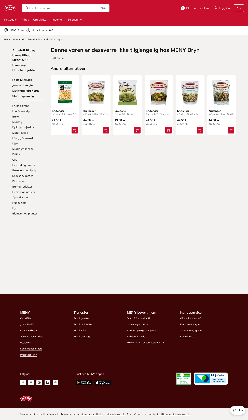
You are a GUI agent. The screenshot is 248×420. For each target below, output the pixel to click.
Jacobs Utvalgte (22, 85)
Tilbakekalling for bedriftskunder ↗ (145, 342)
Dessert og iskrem (23, 165)
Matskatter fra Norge (25, 90)
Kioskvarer (19, 181)
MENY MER (20, 60)
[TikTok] (55, 382)
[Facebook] (23, 382)
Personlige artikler (23, 192)
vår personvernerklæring (92, 414)
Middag (17, 122)
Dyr (14, 208)
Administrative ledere (31, 336)
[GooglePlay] (84, 382)
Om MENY (25, 318)
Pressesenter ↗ (28, 354)
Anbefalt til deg (23, 50)
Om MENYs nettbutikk (138, 318)
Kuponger (57, 19)
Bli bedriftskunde (136, 336)
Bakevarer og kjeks (24, 170)
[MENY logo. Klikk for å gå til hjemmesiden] (10, 8)
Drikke (16, 154)
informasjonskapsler (116, 414)
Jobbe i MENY (27, 324)
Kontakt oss (186, 336)
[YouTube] (39, 382)
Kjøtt (15, 143)
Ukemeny (19, 65)
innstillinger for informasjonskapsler (173, 414)
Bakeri (16, 116)
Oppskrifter (40, 19)
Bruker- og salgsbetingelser (142, 330)
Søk (103, 8)
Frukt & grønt (20, 105)
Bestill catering (82, 336)
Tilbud (25, 19)
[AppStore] (103, 382)
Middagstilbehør (22, 148)
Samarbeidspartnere (31, 348)
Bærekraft (25, 342)
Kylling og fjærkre (23, 127)
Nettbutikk (10, 19)
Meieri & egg (20, 132)
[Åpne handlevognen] (239, 8)
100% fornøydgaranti (191, 330)
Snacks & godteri (23, 175)
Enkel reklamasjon (190, 324)
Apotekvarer (20, 197)
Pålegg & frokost (22, 138)
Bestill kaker (80, 330)
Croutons (120, 110)
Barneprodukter (22, 186)
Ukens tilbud (21, 55)
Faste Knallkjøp (22, 79)
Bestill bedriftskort (83, 324)
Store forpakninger (24, 96)
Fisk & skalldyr (21, 111)
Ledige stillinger (28, 330)
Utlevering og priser (137, 324)
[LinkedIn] (47, 382)
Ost (14, 159)
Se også (73, 19)
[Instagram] (31, 382)
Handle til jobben (24, 70)
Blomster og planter (24, 213)
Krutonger (58, 110)
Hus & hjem (19, 202)
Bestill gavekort (82, 318)
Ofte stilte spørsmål (190, 318)
